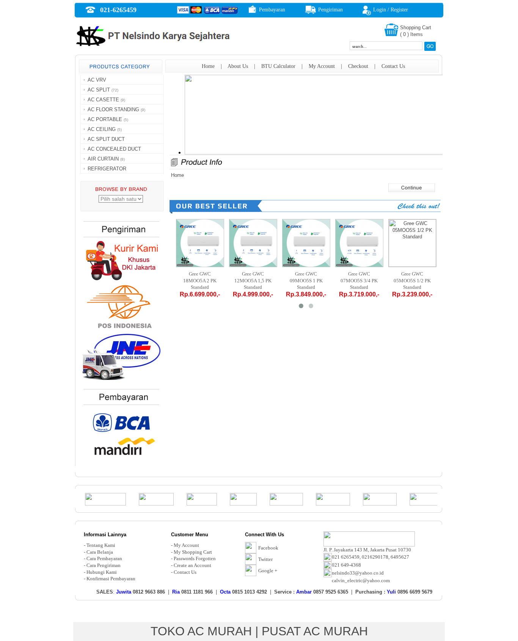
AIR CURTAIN (103, 159)
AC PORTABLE (105, 119)
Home (208, 66)
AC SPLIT (99, 90)
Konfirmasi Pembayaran (110, 578)
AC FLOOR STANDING (113, 109)
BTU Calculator (278, 66)
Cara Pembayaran (104, 558)
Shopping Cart (415, 27)
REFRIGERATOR (107, 169)
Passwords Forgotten (195, 558)
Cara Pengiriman (103, 565)
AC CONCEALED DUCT (114, 149)
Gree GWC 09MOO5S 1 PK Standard (306, 280)
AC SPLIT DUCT (106, 139)
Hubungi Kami (101, 572)
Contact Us (393, 66)
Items (416, 34)
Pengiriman (330, 10)
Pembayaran (272, 10)
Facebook (268, 548)
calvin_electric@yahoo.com (361, 580)
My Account (322, 66)
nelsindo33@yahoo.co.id (358, 573)
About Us (238, 66)
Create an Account (192, 565)
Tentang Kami (100, 545)
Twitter (265, 559)
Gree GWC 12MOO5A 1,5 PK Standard (253, 280)
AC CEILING (102, 129)
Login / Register (390, 10)
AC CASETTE (103, 99)
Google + (267, 570)
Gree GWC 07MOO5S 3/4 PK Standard (359, 280)
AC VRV (97, 80)
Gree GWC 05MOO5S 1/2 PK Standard (412, 280)
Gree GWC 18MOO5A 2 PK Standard (200, 280)
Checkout (358, 66)
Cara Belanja (99, 552)
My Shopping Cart (193, 552)
